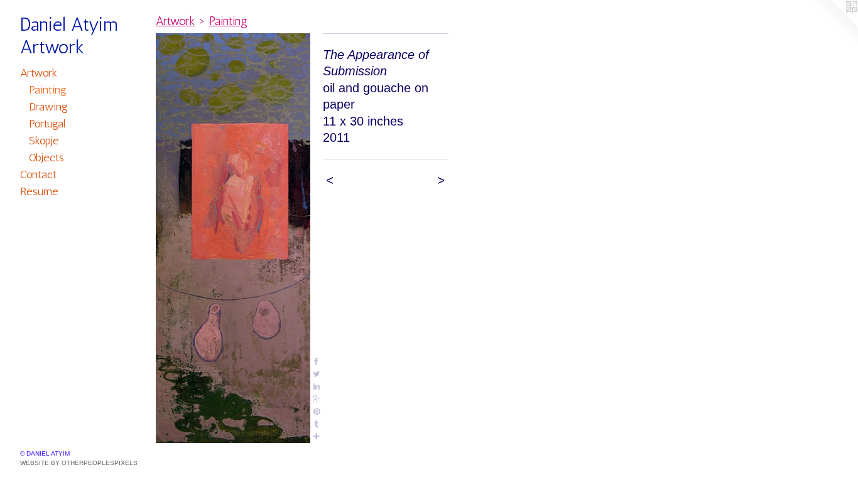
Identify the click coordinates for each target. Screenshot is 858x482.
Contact (38, 174)
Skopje (44, 140)
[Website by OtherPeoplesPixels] (833, 25)
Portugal (47, 124)
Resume (39, 191)
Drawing (48, 107)
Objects (46, 157)
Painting (48, 90)
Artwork (38, 73)
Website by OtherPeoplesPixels (79, 462)
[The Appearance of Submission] (233, 238)
